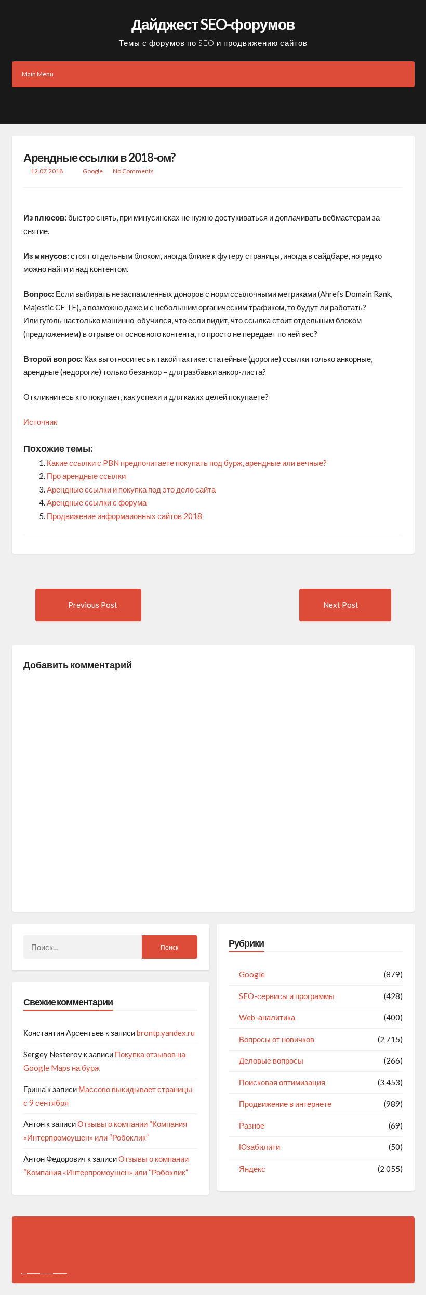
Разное (251, 1125)
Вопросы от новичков (276, 1039)
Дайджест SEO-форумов (213, 24)
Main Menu (38, 74)
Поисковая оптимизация (282, 1082)
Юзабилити (259, 1146)
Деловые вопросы (271, 1060)
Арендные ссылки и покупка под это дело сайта (131, 489)
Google (93, 171)
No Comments (133, 171)
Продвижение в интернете (285, 1103)
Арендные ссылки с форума (97, 502)
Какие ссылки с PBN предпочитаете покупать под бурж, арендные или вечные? (187, 463)
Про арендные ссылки (86, 476)
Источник (40, 421)
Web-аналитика (267, 1017)
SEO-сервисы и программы (287, 996)
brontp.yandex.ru (166, 1033)
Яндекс (252, 1168)
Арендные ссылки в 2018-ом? (99, 157)
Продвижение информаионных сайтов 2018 (124, 516)
